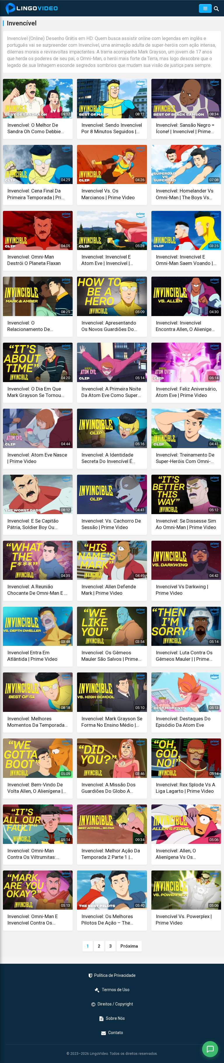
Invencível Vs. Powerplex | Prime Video (184, 919)
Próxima (129, 946)
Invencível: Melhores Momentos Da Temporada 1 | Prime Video (35, 722)
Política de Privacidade (115, 975)
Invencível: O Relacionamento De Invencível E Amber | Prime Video (36, 326)
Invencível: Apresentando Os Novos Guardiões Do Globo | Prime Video (108, 326)
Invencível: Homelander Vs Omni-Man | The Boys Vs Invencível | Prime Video (185, 194)
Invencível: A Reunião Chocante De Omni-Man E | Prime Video (36, 590)
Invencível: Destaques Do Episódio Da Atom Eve (183, 722)
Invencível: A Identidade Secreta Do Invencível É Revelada (107, 458)
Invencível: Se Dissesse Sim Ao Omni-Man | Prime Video (186, 524)
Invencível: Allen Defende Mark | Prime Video (108, 590)
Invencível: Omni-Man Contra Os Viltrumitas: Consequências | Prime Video (32, 854)
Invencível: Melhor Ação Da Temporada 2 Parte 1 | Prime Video (110, 854)
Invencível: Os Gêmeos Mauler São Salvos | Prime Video (109, 656)
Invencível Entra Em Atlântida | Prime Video (32, 656)
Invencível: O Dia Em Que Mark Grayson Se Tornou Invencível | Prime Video (34, 392)
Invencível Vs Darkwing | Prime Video (182, 590)
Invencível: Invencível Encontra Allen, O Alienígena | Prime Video (186, 326)
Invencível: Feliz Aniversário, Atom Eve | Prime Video (186, 392)
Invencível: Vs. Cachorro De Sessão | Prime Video (111, 524)
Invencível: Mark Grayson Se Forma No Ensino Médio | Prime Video (111, 722)
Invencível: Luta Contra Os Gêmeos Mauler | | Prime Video (184, 656)
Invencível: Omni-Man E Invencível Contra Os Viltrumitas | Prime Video (34, 919)
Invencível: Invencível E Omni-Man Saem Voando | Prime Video (184, 260)
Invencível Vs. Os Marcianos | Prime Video (108, 194)
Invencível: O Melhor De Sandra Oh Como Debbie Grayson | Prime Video (34, 128)
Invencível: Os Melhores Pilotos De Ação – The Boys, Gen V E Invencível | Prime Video (108, 919)
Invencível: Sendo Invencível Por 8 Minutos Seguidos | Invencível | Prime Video (111, 128)
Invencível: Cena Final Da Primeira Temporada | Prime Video (37, 194)
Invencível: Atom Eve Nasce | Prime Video (37, 458)
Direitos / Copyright (115, 1004)
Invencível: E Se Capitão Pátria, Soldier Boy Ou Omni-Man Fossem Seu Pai (36, 524)
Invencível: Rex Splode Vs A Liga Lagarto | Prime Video (185, 788)
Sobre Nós (115, 1018)
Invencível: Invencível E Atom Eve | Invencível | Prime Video (106, 260)
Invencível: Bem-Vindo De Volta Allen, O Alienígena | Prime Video (35, 788)
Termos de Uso (116, 989)
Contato (115, 1032)
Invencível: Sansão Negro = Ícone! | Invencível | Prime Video (185, 128)
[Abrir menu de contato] (210, 1049)
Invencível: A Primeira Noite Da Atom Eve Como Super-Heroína (111, 392)
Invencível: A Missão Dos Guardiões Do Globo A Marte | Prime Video (108, 788)
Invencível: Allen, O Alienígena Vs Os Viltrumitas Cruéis (176, 854)
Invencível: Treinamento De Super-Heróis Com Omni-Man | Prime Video (185, 458)
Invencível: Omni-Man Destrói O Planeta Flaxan (34, 260)
